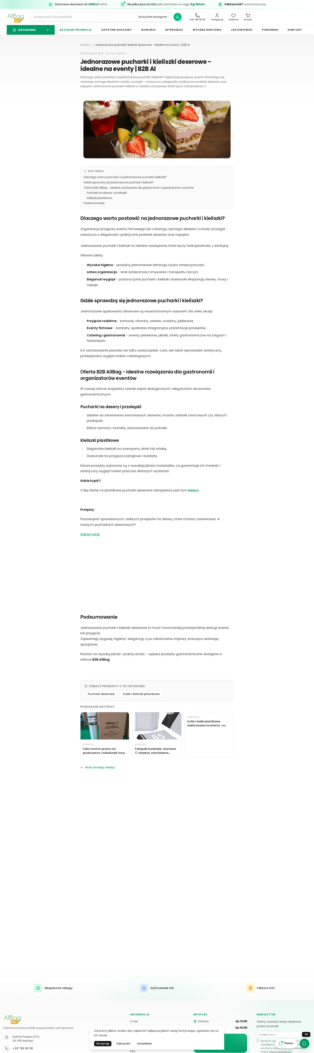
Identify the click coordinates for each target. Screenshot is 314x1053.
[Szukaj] (178, 17)
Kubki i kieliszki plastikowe (141, 694)
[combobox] (84, 17)
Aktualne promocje (75, 30)
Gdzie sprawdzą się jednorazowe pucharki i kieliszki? (119, 182)
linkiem (193, 490)
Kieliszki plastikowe (99, 198)
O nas (134, 1021)
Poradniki (270, 30)
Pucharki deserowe (101, 694)
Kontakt (295, 30)
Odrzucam (123, 1043)
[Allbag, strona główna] (16, 17)
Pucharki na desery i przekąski (107, 193)
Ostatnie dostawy (116, 30)
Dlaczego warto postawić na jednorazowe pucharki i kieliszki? (125, 177)
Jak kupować (241, 30)
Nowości (148, 30)
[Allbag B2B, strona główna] (12, 1018)
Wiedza (85, 45)
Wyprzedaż (174, 30)
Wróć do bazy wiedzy (100, 767)
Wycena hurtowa (207, 30)
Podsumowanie (94, 203)
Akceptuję (102, 1043)
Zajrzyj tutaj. (90, 534)
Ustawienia (144, 1043)
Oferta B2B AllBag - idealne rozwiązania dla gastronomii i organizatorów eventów (139, 188)
